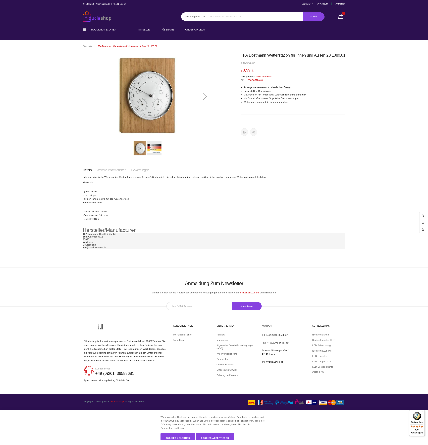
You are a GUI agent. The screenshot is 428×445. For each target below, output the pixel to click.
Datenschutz (223, 359)
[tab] (87, 170)
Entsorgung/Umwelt (227, 369)
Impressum (222, 340)
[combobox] (253, 16)
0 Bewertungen (248, 63)
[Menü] (423, 412)
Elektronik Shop (320, 334)
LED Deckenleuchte (322, 366)
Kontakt (221, 334)
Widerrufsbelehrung (227, 353)
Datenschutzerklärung (172, 428)
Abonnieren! (246, 306)
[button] (204, 96)
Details (87, 170)
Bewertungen (140, 170)
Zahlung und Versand (228, 375)
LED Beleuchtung (321, 345)
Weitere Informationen (111, 170)
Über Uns (168, 29)
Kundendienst (102, 368)
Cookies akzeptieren (215, 438)
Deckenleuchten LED (323, 340)
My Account (322, 4)
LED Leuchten (319, 356)
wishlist (422, 222)
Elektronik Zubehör (322, 350)
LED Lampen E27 (321, 361)
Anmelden (340, 4)
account (422, 215)
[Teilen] (253, 132)
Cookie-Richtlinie (225, 364)
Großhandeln (195, 29)
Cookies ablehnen (178, 438)
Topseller (144, 29)
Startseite (87, 46)
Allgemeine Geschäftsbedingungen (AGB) (235, 347)
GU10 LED (318, 372)
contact (422, 229)
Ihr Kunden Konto (182, 334)
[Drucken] (244, 132)
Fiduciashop (117, 401)
